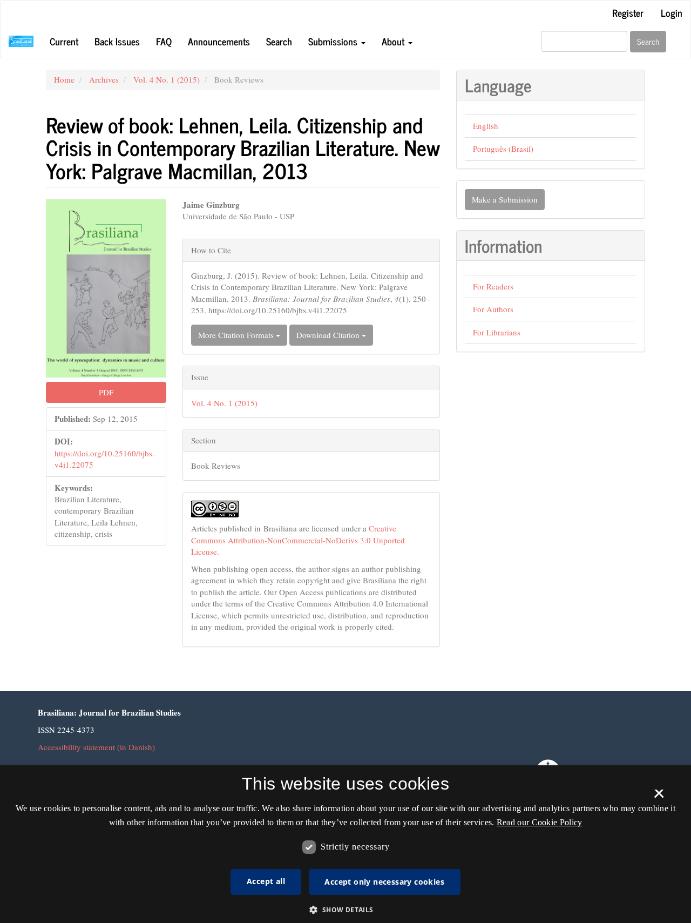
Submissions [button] (334, 41)
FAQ (164, 41)
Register (627, 12)
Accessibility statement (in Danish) (96, 747)
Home (64, 79)
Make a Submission (505, 199)
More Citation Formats (237, 334)
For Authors (493, 309)
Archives (104, 79)
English (485, 125)
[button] (345, 909)
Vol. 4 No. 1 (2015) (166, 79)
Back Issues (117, 41)
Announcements (219, 41)
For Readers (493, 286)
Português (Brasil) (503, 148)
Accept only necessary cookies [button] (384, 882)
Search (279, 41)
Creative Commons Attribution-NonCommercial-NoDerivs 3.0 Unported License (298, 540)
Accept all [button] (266, 881)
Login (671, 12)
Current (64, 41)
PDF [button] (106, 392)
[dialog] (345, 844)
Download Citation (329, 334)
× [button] (659, 797)
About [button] (394, 41)
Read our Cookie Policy (539, 822)
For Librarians (496, 332)
